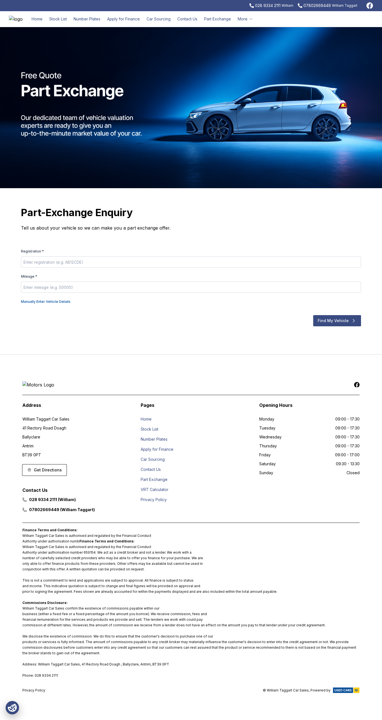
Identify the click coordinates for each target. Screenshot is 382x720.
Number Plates (87, 18)
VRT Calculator (154, 489)
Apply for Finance (123, 18)
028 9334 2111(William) (52, 499)
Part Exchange (217, 18)
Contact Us (187, 18)
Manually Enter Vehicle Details (45, 301)
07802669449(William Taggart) (62, 509)
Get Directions (48, 470)
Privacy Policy (154, 499)
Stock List (58, 18)
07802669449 (317, 5)
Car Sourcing (159, 18)
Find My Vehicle (333, 320)
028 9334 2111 (267, 5)
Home (37, 18)
